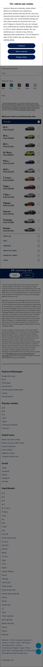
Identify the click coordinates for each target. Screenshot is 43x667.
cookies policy (9, 40)
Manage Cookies (21, 57)
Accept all (21, 46)
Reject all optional (21, 51)
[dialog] (21, 333)
